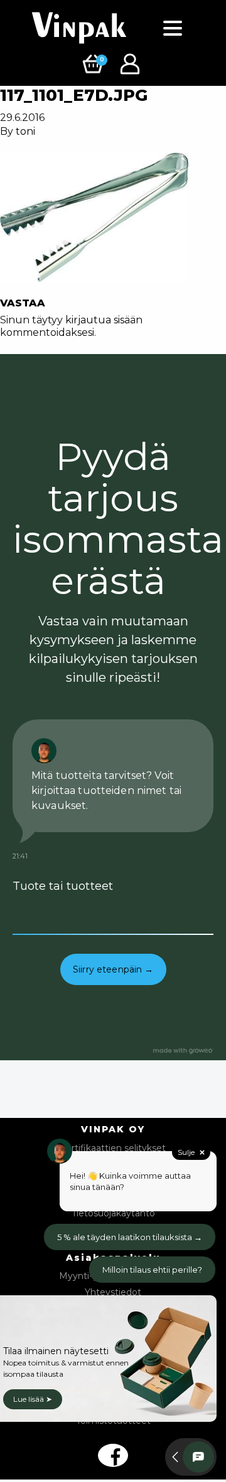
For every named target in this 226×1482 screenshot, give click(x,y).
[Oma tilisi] (131, 63)
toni (25, 131)
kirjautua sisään (104, 320)
